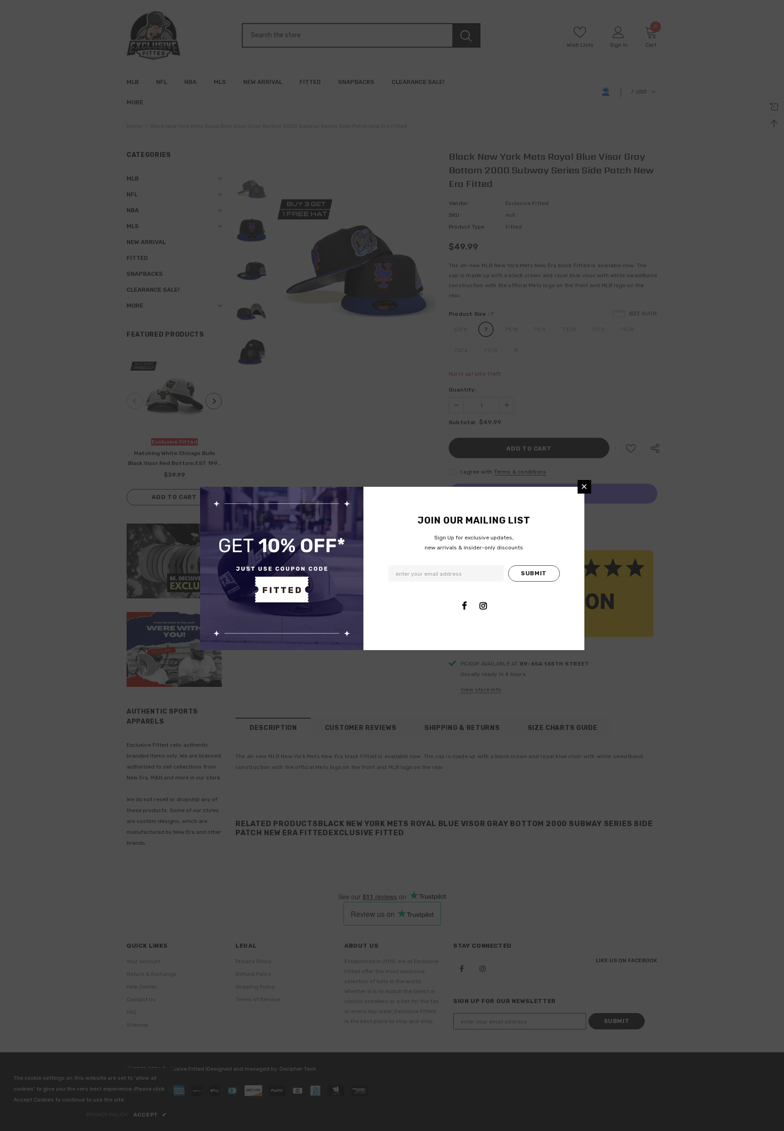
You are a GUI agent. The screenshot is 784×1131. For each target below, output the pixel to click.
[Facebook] (464, 605)
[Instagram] (483, 605)
